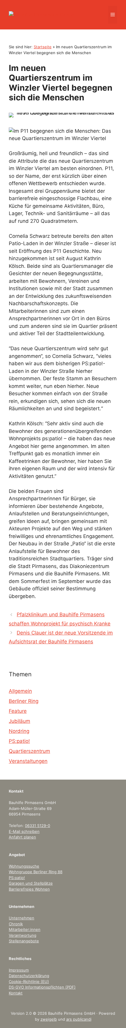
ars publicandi (78, 1019)
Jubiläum (19, 721)
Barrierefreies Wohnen (29, 889)
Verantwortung (22, 935)
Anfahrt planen (22, 837)
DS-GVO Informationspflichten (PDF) (42, 987)
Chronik (16, 923)
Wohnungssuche (24, 866)
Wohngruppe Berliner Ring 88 (35, 871)
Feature (18, 711)
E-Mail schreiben (24, 831)
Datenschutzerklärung (29, 975)
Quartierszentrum (29, 751)
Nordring (19, 731)
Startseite (43, 46)
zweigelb (48, 1019)
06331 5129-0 (37, 825)
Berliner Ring (23, 701)
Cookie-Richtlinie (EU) (29, 981)
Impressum (19, 970)
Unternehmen (21, 918)
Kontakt (16, 993)
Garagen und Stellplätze (31, 883)
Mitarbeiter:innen (24, 929)
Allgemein (20, 691)
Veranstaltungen (28, 761)
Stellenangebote (24, 941)
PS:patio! (19, 741)
